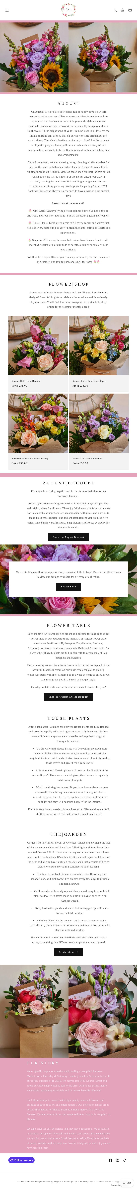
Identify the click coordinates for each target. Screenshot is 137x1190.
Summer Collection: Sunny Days (89, 381)
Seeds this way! (68, 952)
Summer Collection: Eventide (87, 458)
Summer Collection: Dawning (26, 381)
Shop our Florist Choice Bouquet (68, 696)
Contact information (120, 1185)
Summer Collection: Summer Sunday (30, 458)
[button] (7, 10)
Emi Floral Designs (33, 1182)
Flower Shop (68, 586)
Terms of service (104, 1182)
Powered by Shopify (52, 1182)
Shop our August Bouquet (68, 537)
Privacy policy (86, 1182)
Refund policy (70, 1182)
